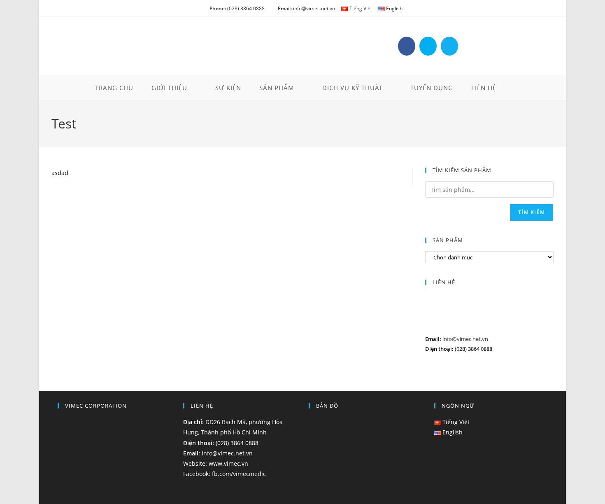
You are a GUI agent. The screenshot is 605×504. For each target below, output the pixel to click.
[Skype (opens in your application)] (428, 46)
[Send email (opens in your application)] (449, 46)
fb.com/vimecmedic (239, 474)
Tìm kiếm (531, 212)
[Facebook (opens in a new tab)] (406, 46)
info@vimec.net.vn (306, 8)
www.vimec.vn (228, 463)
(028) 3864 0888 (237, 8)
